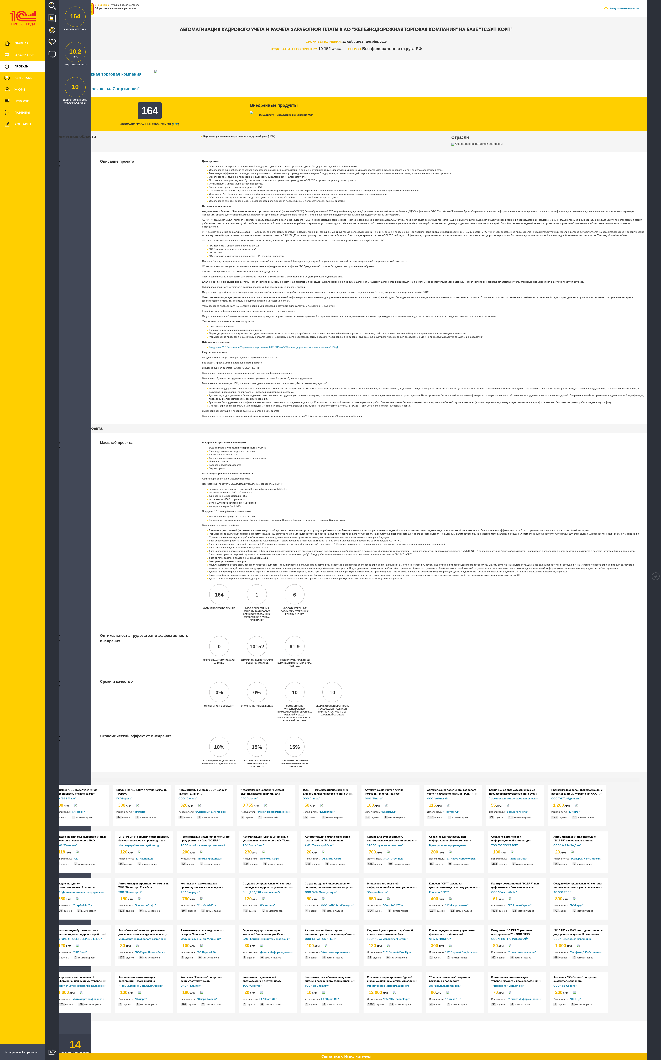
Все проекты (52, 18)
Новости (21, 101)
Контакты (22, 124)
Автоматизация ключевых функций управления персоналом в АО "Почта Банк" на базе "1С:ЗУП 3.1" (266, 838)
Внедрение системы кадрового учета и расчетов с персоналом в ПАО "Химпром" (81, 838)
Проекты (21, 66)
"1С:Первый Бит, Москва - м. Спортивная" (96, 88)
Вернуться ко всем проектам (624, 8)
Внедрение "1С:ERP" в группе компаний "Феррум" (141, 791)
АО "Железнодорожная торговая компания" (97, 74)
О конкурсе (24, 55)
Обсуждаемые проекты (52, 54)
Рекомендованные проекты (52, 30)
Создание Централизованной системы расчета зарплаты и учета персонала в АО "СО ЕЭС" (577, 885)
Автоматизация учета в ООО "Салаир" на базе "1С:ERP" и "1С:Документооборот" (203, 791)
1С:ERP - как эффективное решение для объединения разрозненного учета (328, 791)
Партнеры (22, 112)
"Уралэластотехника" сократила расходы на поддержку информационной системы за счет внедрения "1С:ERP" (451, 979)
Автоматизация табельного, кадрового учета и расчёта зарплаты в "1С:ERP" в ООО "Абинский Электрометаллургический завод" (452, 791)
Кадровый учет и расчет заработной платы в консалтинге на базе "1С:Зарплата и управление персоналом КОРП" (392, 932)
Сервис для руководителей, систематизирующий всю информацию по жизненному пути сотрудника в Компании (392, 838)
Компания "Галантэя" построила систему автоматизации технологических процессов (201, 979)
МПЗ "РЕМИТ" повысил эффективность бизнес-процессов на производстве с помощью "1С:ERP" (143, 838)
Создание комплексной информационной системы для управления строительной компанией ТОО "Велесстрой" (515, 838)
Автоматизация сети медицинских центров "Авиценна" (202, 932)
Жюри (19, 89)
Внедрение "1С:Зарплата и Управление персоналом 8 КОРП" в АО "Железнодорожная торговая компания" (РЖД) (274, 347)
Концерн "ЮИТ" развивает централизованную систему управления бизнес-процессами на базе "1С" (454, 885)
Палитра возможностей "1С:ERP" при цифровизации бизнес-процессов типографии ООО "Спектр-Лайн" (515, 885)
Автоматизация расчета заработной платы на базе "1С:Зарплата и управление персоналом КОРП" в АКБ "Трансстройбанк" (329, 838)
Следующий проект (656, 576)
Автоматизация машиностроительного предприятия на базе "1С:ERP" (205, 838)
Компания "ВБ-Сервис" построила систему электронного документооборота (575, 979)
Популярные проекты (52, 42)
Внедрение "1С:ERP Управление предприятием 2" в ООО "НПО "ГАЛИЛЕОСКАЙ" (511, 932)
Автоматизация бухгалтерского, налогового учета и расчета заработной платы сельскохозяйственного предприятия (330, 932)
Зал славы (23, 78)
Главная (21, 43)
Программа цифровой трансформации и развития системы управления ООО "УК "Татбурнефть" (576, 791)
